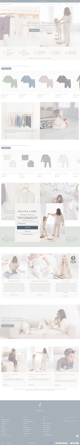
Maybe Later (27, 231)
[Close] (63, 204)
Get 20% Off (27, 227)
